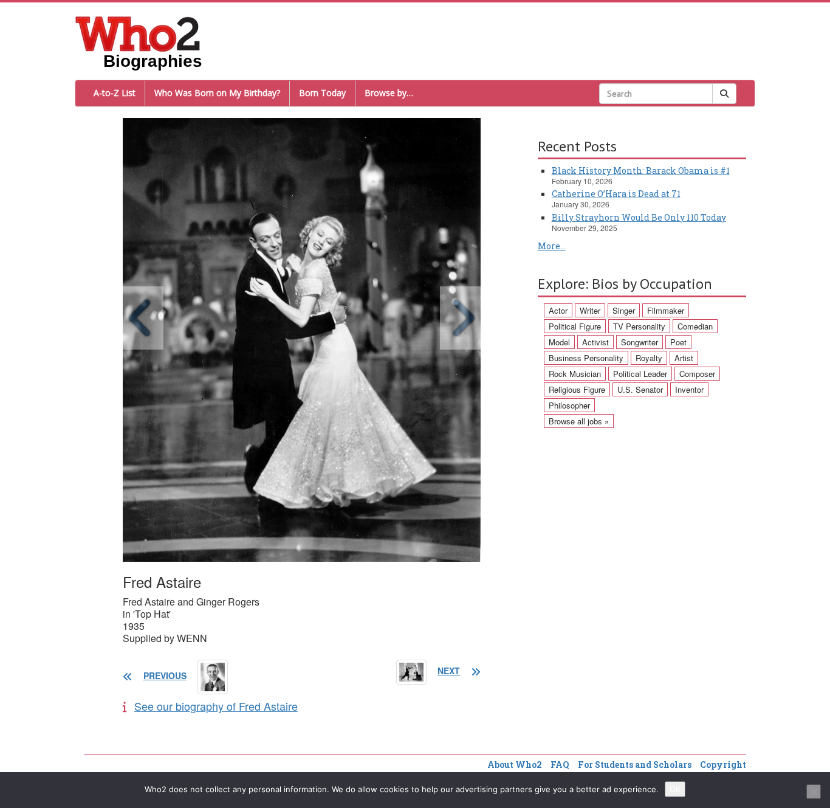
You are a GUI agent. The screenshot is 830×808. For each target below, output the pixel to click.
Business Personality (586, 358)
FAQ (559, 764)
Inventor (689, 389)
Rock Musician (575, 373)
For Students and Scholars (634, 764)
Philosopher (569, 405)
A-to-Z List (114, 92)
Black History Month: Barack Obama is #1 (641, 170)
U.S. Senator (640, 389)
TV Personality (639, 326)
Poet (678, 342)
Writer (590, 310)
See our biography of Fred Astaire (216, 706)
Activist (595, 342)
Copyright (723, 764)
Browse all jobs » (579, 421)
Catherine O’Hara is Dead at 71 (616, 193)
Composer (697, 373)
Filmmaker (665, 310)
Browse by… (389, 92)
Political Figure (575, 326)
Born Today (322, 92)
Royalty (649, 358)
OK (675, 789)
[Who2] (138, 33)
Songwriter (639, 342)
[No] (813, 791)
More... (552, 246)
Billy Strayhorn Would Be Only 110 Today (639, 217)
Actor (558, 310)
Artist (683, 358)
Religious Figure (577, 389)
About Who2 (514, 764)
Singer (623, 310)
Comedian (695, 326)
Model (559, 342)
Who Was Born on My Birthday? (217, 92)
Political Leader (640, 373)
